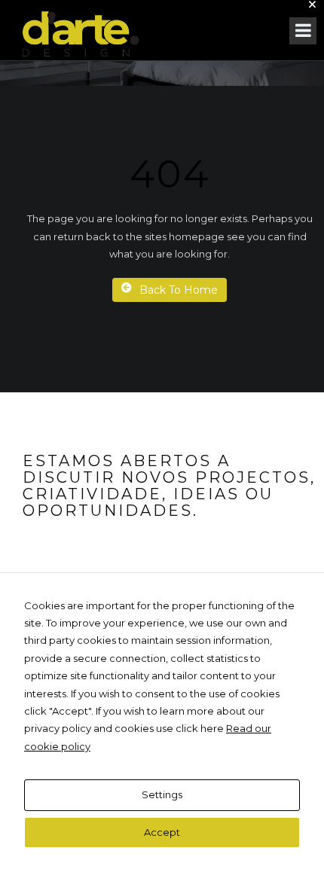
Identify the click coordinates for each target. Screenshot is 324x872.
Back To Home (178, 290)
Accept (162, 832)
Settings (162, 794)
